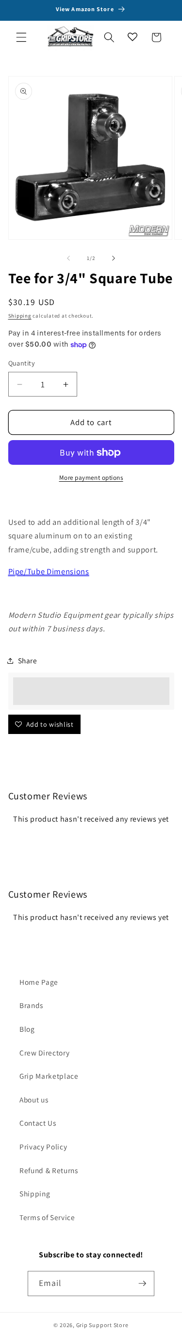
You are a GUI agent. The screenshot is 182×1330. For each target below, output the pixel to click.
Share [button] (27, 660)
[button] (21, 37)
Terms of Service (47, 1217)
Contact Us (37, 1123)
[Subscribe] (142, 1283)
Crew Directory (44, 1052)
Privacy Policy (43, 1146)
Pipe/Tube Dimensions (48, 571)
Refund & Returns (48, 1170)
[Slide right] (113, 258)
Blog (27, 1029)
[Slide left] (68, 258)
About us (33, 1099)
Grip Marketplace (49, 1076)
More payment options (91, 478)
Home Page (38, 982)
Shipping (20, 315)
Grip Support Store (102, 1325)
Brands (31, 1005)
